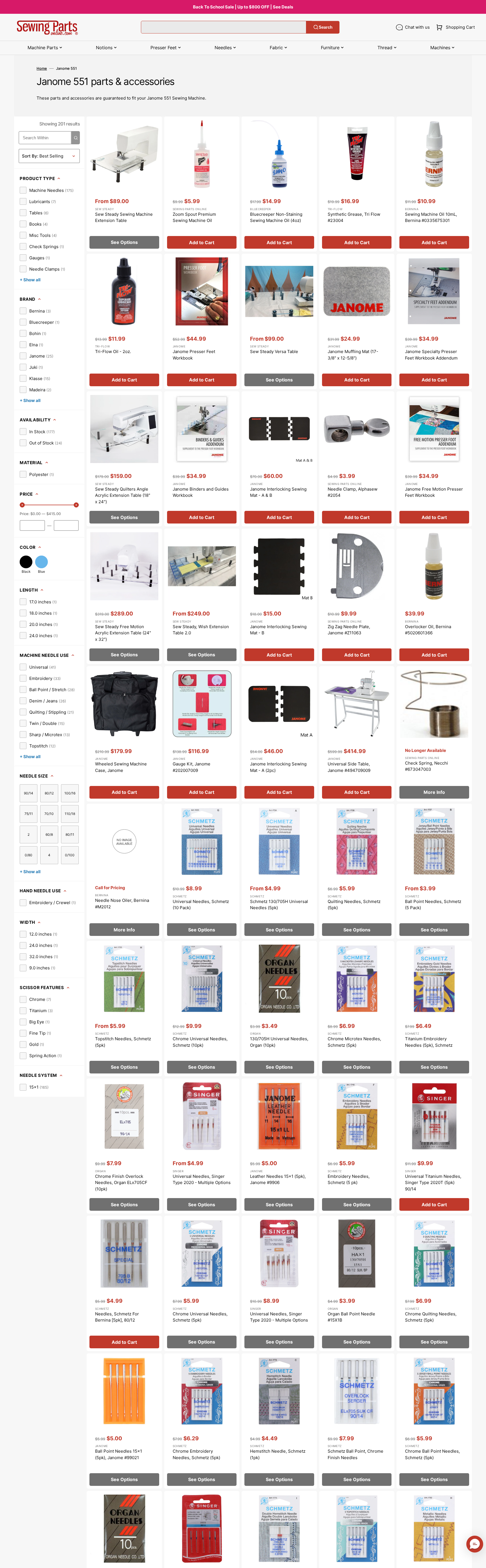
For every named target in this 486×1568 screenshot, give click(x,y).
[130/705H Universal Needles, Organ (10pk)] (279, 1008)
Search (325, 27)
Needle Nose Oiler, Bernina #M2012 (122, 903)
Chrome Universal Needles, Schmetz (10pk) (200, 1042)
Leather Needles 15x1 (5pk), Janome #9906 (278, 1179)
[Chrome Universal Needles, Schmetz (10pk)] (202, 1008)
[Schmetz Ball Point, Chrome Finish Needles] (357, 1421)
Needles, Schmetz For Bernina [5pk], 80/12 (117, 1317)
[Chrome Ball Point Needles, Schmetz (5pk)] (434, 1421)
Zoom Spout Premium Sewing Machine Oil (194, 217)
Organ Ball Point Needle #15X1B (351, 1317)
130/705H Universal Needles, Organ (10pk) (279, 1042)
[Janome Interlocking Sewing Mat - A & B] (279, 459)
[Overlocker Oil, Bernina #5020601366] (434, 596)
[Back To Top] (477, 1559)
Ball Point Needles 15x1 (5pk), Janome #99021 (118, 1454)
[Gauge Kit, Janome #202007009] (202, 733)
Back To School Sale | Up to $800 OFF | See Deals (243, 7)
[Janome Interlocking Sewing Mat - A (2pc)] (279, 733)
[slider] (22, 504)
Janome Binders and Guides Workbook (201, 492)
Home (42, 68)
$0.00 (35, 513)
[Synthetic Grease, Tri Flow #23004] (357, 184)
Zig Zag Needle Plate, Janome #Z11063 (349, 630)
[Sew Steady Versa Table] (279, 321)
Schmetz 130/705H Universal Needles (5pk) (279, 905)
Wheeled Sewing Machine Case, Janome (121, 767)
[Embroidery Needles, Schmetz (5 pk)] (357, 1146)
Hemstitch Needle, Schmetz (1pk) (277, 1454)
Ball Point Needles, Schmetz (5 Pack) (433, 905)
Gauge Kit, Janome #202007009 (191, 767)
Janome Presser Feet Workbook (194, 355)
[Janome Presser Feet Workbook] (202, 321)
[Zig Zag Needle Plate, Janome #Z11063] (357, 596)
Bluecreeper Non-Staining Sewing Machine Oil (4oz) (276, 217)
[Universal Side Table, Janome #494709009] (357, 733)
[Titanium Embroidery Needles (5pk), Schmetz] (434, 1008)
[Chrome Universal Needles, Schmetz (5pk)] (202, 1283)
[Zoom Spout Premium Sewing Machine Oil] (202, 184)
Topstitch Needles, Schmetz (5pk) (123, 1042)
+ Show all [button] (30, 279)
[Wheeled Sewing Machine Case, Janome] (124, 733)
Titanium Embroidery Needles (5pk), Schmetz (429, 1042)
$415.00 (53, 513)
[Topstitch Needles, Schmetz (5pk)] (124, 1008)
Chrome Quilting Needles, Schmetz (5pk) (430, 1317)
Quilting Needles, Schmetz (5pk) (354, 905)
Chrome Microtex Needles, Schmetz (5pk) (354, 1042)
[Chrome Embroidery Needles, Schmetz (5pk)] (202, 1421)
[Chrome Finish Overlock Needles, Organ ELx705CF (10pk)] (124, 1146)
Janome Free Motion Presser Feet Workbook (434, 492)
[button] (454, 27)
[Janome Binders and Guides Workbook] (202, 459)
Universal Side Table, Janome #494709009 (349, 767)
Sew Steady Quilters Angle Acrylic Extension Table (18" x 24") (122, 495)
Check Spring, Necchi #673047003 (426, 766)
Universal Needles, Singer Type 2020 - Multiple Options (202, 1179)
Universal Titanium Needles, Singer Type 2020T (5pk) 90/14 (433, 1183)
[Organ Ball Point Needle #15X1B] (357, 1283)
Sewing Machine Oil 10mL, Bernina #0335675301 (431, 217)
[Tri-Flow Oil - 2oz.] (124, 321)
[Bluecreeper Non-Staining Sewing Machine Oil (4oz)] (279, 184)
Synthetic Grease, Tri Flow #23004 (354, 217)
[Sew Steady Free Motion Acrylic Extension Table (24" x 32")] (124, 596)
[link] (46, 190)
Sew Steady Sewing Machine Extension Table (124, 217)
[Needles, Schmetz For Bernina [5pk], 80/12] (124, 1283)
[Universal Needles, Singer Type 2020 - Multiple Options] (202, 1146)
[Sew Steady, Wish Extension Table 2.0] (202, 596)
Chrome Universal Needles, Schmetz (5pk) (200, 1317)
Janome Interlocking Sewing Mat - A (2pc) (278, 767)
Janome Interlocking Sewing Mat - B (278, 630)
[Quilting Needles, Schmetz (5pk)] (357, 871)
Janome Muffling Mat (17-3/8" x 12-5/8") (353, 355)
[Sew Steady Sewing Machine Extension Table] (124, 184)
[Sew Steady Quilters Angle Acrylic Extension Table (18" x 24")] (124, 459)
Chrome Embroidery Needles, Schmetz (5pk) (196, 1454)
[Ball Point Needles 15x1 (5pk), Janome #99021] (124, 1421)
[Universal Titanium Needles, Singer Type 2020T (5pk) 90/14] (434, 1146)
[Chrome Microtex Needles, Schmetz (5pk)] (357, 1008)
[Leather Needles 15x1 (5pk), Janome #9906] (279, 1146)
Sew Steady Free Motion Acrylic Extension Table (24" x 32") (123, 633)
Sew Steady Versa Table (274, 351)
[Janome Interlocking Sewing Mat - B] (279, 596)
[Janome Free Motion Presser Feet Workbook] (434, 459)
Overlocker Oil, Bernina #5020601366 (428, 630)
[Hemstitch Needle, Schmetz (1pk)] (279, 1421)
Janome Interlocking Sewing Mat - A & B (278, 492)
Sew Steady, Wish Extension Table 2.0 (201, 630)
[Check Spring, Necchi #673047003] (434, 733)
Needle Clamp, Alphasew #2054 (352, 492)
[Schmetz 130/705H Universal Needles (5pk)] (279, 871)
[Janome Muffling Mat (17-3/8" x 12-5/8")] (357, 321)
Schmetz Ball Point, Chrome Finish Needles (355, 1454)
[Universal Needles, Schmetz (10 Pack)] (202, 871)
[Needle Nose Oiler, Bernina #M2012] (124, 871)
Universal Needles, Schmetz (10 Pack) (201, 905)
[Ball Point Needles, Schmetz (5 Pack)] (434, 871)
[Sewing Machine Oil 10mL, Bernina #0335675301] (434, 184)
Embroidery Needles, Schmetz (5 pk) (349, 1179)
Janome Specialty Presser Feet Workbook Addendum (431, 355)
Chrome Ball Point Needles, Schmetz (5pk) (432, 1454)
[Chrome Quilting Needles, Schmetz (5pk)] (434, 1283)
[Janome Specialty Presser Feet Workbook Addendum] (434, 321)
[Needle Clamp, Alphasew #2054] (357, 459)
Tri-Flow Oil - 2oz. (113, 351)
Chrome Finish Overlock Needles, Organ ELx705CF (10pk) (121, 1183)
